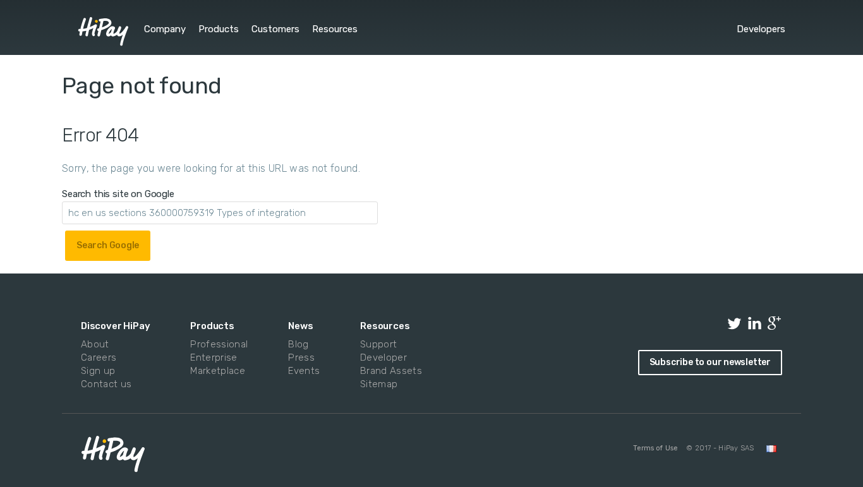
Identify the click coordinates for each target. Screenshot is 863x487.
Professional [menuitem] (216, 344)
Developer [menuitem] (383, 357)
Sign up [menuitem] (98, 370)
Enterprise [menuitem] (213, 357)
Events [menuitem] (302, 370)
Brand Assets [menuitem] (388, 370)
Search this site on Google (118, 194)
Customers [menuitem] (275, 29)
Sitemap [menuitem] (378, 384)
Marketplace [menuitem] (216, 370)
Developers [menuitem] (761, 29)
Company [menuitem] (165, 29)
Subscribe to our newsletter (710, 362)
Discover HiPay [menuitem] (115, 326)
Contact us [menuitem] (106, 384)
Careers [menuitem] (98, 357)
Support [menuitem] (378, 344)
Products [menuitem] (218, 29)
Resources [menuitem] (335, 29)
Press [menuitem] (301, 357)
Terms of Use (655, 448)
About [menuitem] (95, 344)
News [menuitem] (300, 326)
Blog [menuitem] (298, 344)
